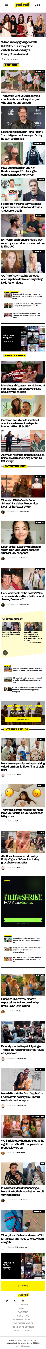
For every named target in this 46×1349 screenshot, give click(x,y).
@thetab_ (7, 1269)
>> (5, 653)
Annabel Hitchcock (12, 640)
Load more (23, 1286)
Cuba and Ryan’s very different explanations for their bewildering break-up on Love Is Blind (20, 1002)
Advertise (23, 1316)
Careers (23, 1312)
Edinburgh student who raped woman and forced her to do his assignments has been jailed (27, 680)
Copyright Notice (23, 1323)
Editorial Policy (23, 1319)
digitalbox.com (25, 1346)
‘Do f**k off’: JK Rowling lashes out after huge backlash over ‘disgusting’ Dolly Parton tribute (22, 279)
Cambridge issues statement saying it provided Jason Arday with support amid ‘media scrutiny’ (33, 636)
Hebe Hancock (11, 821)
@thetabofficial (8, 341)
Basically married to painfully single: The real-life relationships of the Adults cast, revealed (22, 1050)
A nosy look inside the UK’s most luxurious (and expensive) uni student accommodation (27, 950)
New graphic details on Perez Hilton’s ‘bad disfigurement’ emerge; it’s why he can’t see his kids (22, 135)
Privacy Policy (23, 1331)
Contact (23, 1305)
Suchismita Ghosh (12, 511)
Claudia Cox (10, 1011)
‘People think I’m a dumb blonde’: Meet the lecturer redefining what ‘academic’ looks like (27, 959)
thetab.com (19, 1340)
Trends (19, 774)
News (18, 640)
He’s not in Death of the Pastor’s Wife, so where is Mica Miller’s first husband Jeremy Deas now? (22, 596)
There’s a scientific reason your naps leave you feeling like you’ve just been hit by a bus (22, 813)
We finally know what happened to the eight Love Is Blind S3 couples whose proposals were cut (22, 1144)
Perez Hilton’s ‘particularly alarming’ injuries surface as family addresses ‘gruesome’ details (21, 207)
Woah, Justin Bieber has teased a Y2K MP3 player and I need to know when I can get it (22, 1239)
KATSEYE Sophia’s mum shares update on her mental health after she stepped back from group (27, 690)
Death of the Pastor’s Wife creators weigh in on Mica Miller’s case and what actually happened (21, 550)
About (23, 1308)
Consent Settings (23, 1327)
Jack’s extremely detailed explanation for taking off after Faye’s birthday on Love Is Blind (26, 315)
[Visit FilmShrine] (23, 901)
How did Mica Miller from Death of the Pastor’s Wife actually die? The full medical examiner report (22, 1097)
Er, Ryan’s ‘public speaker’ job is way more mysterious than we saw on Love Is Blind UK (23, 243)
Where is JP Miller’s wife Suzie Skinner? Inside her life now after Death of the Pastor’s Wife (19, 503)
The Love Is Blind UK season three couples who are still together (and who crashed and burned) (20, 99)
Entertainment (24, 511)
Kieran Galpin (10, 774)
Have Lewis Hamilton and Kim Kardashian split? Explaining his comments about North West (19, 171)
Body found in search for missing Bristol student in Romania (11, 634)
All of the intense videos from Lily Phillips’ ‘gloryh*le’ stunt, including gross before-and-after (20, 859)
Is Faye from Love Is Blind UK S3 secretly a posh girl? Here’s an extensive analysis (27, 305)
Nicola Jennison (33, 642)
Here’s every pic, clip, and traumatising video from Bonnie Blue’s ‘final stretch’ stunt (23, 766)
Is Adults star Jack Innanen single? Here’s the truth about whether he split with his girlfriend (22, 1191)
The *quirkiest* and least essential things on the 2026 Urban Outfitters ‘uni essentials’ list (27, 940)
